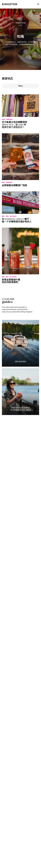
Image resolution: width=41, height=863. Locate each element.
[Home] (9, 4)
